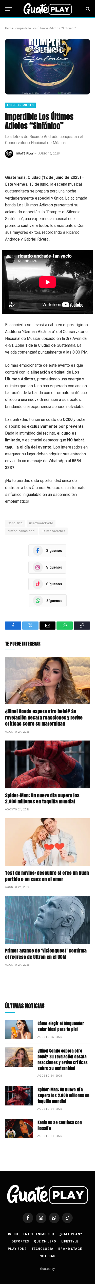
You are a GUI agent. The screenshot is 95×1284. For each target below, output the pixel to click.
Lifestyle (70, 1241)
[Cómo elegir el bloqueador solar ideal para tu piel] (19, 1029)
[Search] (87, 9)
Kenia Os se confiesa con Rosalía (59, 1125)
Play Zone (17, 1249)
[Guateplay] (47, 9)
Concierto (15, 523)
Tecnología (42, 1249)
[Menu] (8, 9)
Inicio (13, 1234)
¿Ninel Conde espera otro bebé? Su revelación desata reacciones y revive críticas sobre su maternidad (44, 717)
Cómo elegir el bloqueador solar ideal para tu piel (60, 1026)
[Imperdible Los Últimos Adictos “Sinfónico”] (47, 66)
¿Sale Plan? (70, 1234)
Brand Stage (70, 1249)
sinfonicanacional (21, 531)
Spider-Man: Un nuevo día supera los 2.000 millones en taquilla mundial (42, 798)
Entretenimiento (20, 105)
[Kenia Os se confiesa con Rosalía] (19, 1128)
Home (9, 28)
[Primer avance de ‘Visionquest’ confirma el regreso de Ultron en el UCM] (47, 920)
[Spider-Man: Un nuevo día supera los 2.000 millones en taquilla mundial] (47, 764)
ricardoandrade (41, 523)
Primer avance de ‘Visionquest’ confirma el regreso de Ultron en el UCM (46, 953)
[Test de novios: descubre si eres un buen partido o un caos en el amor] (47, 842)
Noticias (47, 1256)
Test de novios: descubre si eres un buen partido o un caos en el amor (47, 875)
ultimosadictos (53, 531)
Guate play (24, 153)
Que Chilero (45, 1241)
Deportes (20, 1241)
